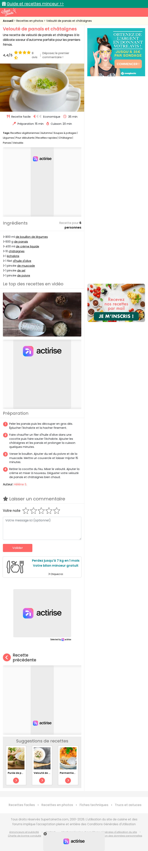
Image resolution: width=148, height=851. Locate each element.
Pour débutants (25, 137)
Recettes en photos (30, 21)
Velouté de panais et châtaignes (69, 21)
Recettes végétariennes (24, 133)
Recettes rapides (46, 137)
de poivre (23, 275)
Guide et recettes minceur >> (35, 4)
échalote (13, 256)
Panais (7, 142)
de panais (21, 242)
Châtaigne (65, 137)
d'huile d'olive (22, 261)
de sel (21, 270)
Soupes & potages (65, 133)
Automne (46, 133)
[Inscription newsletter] (116, 303)
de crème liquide (27, 246)
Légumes (8, 137)
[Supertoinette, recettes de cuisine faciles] (8, 12)
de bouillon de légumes (32, 237)
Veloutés (18, 142)
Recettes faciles (22, 805)
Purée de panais (18, 773)
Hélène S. (20, 484)
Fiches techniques (94, 805)
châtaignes (16, 251)
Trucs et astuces (128, 805)
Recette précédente (24, 657)
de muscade (26, 266)
